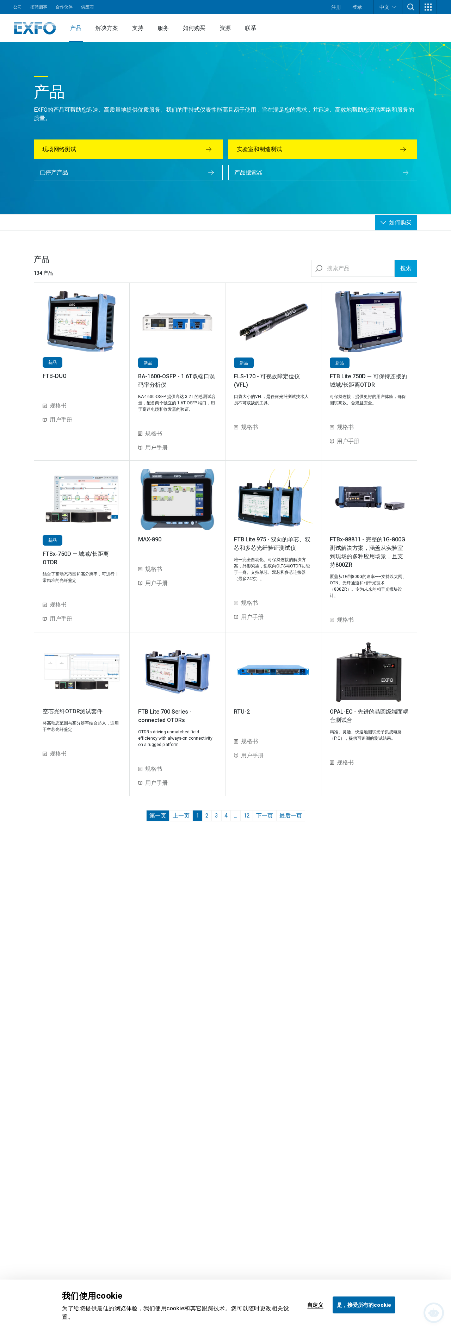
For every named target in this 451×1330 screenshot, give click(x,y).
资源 (225, 28)
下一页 (264, 815)
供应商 (87, 7)
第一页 (157, 815)
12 (246, 815)
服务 (163, 28)
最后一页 (290, 815)
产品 (75, 28)
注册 (336, 7)
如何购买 (194, 28)
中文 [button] (384, 7)
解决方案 (106, 28)
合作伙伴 (64, 7)
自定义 (315, 1304)
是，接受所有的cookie (364, 1304)
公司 (17, 7)
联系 (250, 28)
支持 (137, 28)
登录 (357, 7)
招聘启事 (38, 7)
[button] (410, 7)
